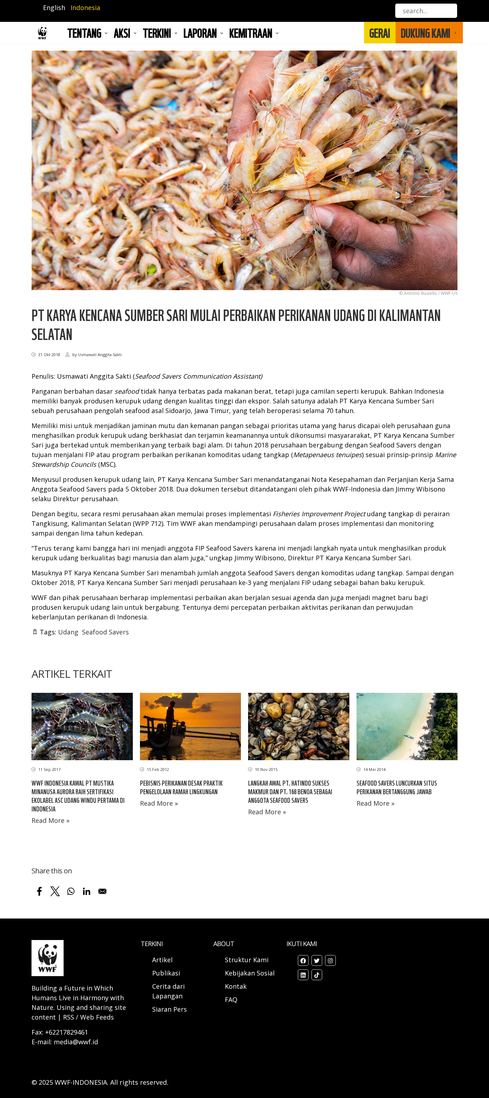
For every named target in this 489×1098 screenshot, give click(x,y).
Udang (68, 632)
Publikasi (166, 973)
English (54, 7)
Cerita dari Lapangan (168, 991)
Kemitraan (250, 32)
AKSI (122, 32)
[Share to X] (55, 891)
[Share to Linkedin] (86, 891)
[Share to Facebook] (39, 891)
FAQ (231, 999)
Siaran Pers (169, 1009)
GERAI (379, 32)
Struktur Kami (246, 959)
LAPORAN (200, 32)
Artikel (163, 959)
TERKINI (157, 32)
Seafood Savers (105, 632)
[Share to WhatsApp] (70, 891)
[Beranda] (42, 32)
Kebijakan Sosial (250, 973)
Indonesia (85, 7)
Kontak (236, 986)
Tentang (84, 32)
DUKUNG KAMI (425, 32)
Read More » (50, 820)
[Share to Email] (102, 891)
